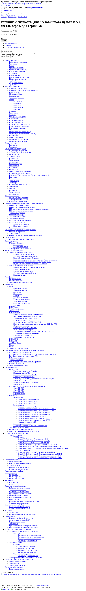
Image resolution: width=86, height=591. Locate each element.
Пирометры (13, 158)
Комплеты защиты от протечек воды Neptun (29, 267)
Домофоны (9, 277)
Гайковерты (13, 118)
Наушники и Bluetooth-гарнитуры (21, 518)
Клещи (11, 66)
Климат (16, 296)
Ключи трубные (15, 75)
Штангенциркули (15, 164)
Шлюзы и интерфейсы (21, 299)
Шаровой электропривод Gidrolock (25, 258)
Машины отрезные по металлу (20, 132)
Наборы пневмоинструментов (20, 497)
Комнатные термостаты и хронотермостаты (20, 230)
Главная (4, 4)
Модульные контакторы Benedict (25, 371)
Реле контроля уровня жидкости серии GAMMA (35, 420)
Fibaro (11, 346)
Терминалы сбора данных (22, 554)
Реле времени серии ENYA (27, 401)
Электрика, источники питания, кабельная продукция (24, 350)
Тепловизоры (14, 160)
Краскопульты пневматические (20, 493)
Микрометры (14, 166)
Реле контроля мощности (22, 424)
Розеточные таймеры (16, 215)
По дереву (17, 103)
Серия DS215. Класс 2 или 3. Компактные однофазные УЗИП (40, 454)
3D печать (8, 510)
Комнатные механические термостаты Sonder (25, 235)
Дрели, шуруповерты (16, 98)
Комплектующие (19, 275)
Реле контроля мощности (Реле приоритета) (25, 362)
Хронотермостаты (15, 233)
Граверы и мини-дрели (17, 117)
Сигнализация (10, 237)
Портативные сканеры (26, 548)
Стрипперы (13, 73)
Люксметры (13, 186)
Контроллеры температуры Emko (21, 429)
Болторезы (13, 64)
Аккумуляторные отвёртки (19, 88)
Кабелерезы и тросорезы (18, 62)
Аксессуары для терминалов (28, 556)
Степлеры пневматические (19, 503)
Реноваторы (13, 113)
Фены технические (16, 137)
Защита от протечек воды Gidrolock (22, 252)
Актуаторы (17, 292)
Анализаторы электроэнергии (20, 152)
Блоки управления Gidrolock (23, 254)
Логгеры (12, 188)
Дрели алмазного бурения (18, 139)
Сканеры (16, 544)
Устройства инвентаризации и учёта (18, 529)
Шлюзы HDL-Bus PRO (21, 320)
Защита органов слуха (17, 565)
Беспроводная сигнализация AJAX (21, 239)
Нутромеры (13, 167)
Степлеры (12, 111)
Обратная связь (27, 4)
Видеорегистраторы (20, 247)
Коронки (16, 109)
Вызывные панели (16, 281)
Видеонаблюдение (11, 241)
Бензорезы (13, 147)
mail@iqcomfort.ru (35, 7)
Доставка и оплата (14, 4)
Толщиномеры (14, 192)
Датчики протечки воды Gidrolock (25, 256)
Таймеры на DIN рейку (17, 216)
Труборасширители (16, 83)
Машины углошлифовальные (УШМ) (22, 134)
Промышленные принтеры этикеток (31, 537)
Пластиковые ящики (16, 569)
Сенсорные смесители (17, 228)
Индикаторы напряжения (18, 150)
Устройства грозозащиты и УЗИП (17, 433)
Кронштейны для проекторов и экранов (23, 527)
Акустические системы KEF (19, 520)
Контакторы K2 (19, 384)
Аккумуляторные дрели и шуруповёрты (23, 90)
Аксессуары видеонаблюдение (20, 248)
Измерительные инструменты (15, 149)
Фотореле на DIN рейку (17, 222)
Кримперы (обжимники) (18, 69)
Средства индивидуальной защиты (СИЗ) (20, 559)
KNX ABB (13, 341)
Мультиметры (14, 154)
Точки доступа (14, 465)
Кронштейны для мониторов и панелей (23, 526)
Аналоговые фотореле (21, 224)
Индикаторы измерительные (19, 184)
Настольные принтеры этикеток (29, 535)
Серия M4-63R (18, 392)
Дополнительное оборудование (20, 282)
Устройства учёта (15, 542)
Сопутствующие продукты (14, 47)
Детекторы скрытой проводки (20, 171)
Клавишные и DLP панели (23, 335)
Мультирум (17, 305)
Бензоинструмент (11, 143)
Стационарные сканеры (26, 546)
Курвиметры (13, 190)
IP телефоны (13, 482)
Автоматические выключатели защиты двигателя (27, 386)
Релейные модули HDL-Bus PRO (25, 328)
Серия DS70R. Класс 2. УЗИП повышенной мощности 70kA (39, 446)
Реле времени (18, 397)
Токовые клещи (14, 156)
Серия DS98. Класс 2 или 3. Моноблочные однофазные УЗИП (40, 458)
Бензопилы (13, 145)
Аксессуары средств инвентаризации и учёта (25, 558)
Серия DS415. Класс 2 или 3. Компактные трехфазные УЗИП (39, 456)
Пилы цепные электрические (19, 124)
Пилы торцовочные (16, 122)
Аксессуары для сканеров (27, 552)
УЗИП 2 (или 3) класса (21, 450)
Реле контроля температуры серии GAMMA (33, 418)
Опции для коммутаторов (18, 469)
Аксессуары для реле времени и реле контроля (30, 426)
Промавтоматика (11, 367)
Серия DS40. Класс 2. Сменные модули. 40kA (34, 441)
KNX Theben (13, 307)
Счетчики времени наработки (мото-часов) (24, 431)
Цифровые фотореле (20, 226)
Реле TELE (13, 395)
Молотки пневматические (18, 495)
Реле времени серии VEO (27, 403)
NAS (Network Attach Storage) (19, 507)
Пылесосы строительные (18, 201)
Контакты (37, 4)
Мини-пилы (13, 130)
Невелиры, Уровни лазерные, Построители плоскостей (29, 175)
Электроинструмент (12, 86)
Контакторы (13, 369)
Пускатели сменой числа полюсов (25, 382)
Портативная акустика (17, 522)
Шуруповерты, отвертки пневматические (24, 501)
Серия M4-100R (19, 394)
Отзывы (8, 45)
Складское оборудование (14, 567)
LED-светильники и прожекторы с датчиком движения (29, 209)
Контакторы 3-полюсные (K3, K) (25, 375)
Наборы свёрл (18, 107)
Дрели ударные (14, 96)
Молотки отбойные (16, 94)
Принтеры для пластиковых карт (29, 539)
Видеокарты (13, 475)
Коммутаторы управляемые (19, 467)
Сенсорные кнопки (20, 290)
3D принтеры (14, 512)
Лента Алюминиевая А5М (18, 365)
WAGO (11, 345)
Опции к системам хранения (19, 509)
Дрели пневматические (17, 490)
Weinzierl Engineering (16, 309)
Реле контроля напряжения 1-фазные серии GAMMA (37, 409)
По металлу (17, 101)
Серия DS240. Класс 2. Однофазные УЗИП (33, 439)
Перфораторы (14, 92)
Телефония (9, 480)
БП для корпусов (15, 477)
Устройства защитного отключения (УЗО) (24, 356)
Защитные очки (14, 563)
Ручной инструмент (12, 60)
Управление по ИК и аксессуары (25, 318)
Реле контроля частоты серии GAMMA (32, 416)
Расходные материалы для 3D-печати (22, 514)
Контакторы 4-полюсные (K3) (24, 377)
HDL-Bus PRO (14, 313)
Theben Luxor (14, 311)
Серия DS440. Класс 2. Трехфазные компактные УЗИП (37, 444)
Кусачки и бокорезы (16, 68)
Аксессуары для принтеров (27, 541)
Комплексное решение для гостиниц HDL (28, 314)
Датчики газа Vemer (16, 360)
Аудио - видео (10, 516)
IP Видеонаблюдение (16, 243)
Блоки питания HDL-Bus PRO (24, 337)
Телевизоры (13, 524)
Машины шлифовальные (18, 141)
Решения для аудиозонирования (24, 330)
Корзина (6, 10)
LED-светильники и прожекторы (21, 211)
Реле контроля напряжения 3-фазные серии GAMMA (37, 411)
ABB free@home (15, 343)
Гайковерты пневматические (19, 488)
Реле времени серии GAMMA (28, 399)
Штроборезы (13, 135)
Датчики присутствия (17, 213)
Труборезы (13, 85)
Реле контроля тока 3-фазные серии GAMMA (34, 414)
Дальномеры (13, 162)
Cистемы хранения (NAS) (14, 505)
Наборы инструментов (17, 71)
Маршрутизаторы (15, 461)
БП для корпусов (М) (16, 478)
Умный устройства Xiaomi (18, 348)
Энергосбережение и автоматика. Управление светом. (24, 203)
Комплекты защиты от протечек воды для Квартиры (32, 262)
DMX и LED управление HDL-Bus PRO (27, 316)
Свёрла (11, 100)
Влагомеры (13, 177)
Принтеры (17, 533)
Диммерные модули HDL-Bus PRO (26, 333)
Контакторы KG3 (19, 380)
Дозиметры (13, 183)
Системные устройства (21, 303)
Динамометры (14, 181)
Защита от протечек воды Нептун (21, 265)
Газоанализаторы (15, 179)
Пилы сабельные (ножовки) (19, 126)
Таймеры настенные (16, 218)
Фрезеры (12, 115)
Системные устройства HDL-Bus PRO (27, 322)
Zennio (11, 286)
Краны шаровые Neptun (21, 269)
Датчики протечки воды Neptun (24, 273)
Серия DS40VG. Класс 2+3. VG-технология (33, 443)
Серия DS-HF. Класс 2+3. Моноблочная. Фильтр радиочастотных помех (43, 448)
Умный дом (12, 17)
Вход (3, 15)
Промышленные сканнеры (27, 550)
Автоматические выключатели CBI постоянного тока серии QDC (32, 354)
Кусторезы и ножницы (17, 128)
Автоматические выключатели (20, 352)
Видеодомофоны (15, 279)
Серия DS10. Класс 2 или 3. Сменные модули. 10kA (36, 452)
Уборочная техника (12, 196)
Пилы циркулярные (16, 120)
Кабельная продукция (17, 358)
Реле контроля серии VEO (27, 422)
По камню (17, 105)
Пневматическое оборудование (16, 486)
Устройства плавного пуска (19, 428)
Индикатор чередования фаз (19, 173)
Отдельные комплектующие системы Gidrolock (30, 264)
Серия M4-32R (18, 390)
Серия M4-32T (18, 388)
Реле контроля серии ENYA (27, 407)
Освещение (17, 294)
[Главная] (5, 5)
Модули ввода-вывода (21, 326)
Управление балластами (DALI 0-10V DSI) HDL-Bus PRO (34, 331)
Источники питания (16, 363)
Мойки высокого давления (18, 198)
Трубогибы (13, 81)
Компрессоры (14, 499)
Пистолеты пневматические (19, 492)
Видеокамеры (18, 245)
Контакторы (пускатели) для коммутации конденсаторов (33, 379)
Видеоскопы (13, 169)
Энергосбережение (20, 301)
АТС (11, 484)
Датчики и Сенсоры (20, 297)
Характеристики (11, 43)
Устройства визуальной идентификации (23, 531)
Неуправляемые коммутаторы (20, 463)
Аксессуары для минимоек (18, 199)
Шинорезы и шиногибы (17, 79)
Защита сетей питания (17, 435)
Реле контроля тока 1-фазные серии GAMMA (34, 412)
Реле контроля (18, 405)
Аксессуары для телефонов (14, 471)
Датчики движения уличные (19, 205)
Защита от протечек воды (14, 250)
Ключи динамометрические (19, 77)
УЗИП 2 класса (18, 437)
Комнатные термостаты (17, 232)
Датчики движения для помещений (22, 207)
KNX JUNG (22, 17)
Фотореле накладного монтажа (20, 220)
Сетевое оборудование (13, 460)
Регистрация (10, 15)
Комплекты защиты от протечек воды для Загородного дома (35, 260)
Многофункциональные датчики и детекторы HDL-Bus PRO (35, 324)
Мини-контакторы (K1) (21, 373)
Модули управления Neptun (23, 271)
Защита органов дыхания (18, 561)
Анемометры (14, 194)
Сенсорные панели (20, 288)
